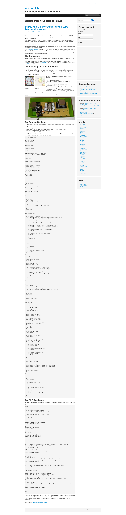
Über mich (91, 4)
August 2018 (82, 153)
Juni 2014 (82, 168)
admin (43, 31)
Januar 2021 (82, 135)
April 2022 (82, 128)
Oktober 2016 (83, 161)
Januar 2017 (82, 158)
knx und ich (31, 510)
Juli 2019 (82, 145)
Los (92, 20)
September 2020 (83, 136)
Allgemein (35, 502)
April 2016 (82, 165)
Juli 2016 (82, 162)
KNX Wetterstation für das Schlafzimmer (88, 93)
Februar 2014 (83, 173)
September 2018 (83, 152)
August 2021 (82, 131)
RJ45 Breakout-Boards (61, 92)
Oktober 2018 (83, 151)
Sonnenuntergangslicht (85, 92)
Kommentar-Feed (83, 185)
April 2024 (82, 126)
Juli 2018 (82, 154)
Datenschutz (97, 4)
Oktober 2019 (83, 143)
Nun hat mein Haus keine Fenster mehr (88, 86)
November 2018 (83, 149)
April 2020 (82, 140)
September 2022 (83, 127)
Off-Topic (45, 502)
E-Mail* (79, 37)
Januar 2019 (82, 148)
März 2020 (82, 141)
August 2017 (82, 156)
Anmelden (82, 183)
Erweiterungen (40, 502)
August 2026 (82, 124)
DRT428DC (43, 62)
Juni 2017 (82, 157)
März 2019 (82, 147)
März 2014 (82, 171)
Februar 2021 (83, 134)
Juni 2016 (82, 164)
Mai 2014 (82, 169)
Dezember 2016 (83, 160)
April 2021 (82, 132)
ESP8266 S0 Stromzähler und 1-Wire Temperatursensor (46, 28)
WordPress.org (83, 186)
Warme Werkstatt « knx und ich (86, 113)
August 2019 (82, 144)
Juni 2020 (82, 137)
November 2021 (83, 130)
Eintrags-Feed (83, 184)
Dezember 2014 (83, 166)
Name (79, 33)
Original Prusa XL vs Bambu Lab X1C (88, 88)
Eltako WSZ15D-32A (29, 63)
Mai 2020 (82, 139)
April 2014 (82, 170)
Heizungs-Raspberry (33, 49)
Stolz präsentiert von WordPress (94, 509)
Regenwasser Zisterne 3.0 (85, 115)
